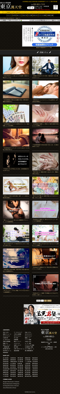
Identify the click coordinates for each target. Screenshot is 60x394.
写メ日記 (12, 12)
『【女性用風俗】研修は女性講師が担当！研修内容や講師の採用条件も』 (16, 100)
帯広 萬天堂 (20, 358)
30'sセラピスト (41, 12)
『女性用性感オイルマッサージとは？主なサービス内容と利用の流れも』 (16, 148)
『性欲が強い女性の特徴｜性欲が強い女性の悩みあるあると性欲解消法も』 (16, 270)
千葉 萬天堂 (27, 363)
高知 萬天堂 (13, 374)
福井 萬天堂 (5, 367)
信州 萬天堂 (20, 365)
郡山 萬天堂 (35, 359)
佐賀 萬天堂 (27, 374)
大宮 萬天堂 (35, 361)
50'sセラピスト (54, 12)
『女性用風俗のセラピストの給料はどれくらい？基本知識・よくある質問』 (16, 124)
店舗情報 (8, 12)
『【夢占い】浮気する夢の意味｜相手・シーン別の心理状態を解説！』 (16, 196)
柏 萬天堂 (20, 363)
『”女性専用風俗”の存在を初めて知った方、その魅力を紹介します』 (45, 145)
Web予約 (14, 15)
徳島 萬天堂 (35, 372)
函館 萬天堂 (27, 358)
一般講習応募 (6, 347)
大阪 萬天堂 (35, 369)
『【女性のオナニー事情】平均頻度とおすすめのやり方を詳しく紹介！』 (45, 294)
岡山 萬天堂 (27, 370)
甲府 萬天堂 (27, 365)
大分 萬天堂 (5, 376)
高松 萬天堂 (27, 372)
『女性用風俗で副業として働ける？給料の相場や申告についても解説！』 (45, 124)
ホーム (4, 12)
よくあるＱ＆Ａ (6, 339)
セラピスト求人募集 (42, 15)
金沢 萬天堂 (13, 367)
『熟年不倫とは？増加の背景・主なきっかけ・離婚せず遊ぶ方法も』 (45, 172)
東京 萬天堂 (5, 363)
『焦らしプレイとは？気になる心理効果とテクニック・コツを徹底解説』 (15, 220)
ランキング (23, 12)
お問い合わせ (35, 15)
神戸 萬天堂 (20, 370)
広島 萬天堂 (35, 370)
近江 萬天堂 (20, 369)
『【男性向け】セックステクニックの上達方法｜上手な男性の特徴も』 (45, 100)
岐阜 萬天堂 (20, 367)
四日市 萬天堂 (13, 369)
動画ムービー (28, 337)
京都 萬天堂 (27, 369)
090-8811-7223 (39, 4)
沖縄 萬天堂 (35, 376)
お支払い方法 (24, 15)
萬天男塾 (16, 347)
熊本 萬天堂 (13, 376)
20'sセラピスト (34, 12)
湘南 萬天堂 (5, 365)
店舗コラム (5, 343)
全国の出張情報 (6, 341)
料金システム (19, 15)
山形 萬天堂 (27, 359)
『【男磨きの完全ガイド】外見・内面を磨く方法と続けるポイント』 (45, 76)
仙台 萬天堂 (20, 359)
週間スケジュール (7, 334)
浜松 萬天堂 (35, 367)
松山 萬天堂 (5, 374)
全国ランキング (17, 345)
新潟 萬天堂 (13, 365)
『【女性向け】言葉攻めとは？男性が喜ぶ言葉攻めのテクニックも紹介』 (45, 268)
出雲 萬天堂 (13, 372)
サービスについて (18, 332)
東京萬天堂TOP (6, 348)
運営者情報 (16, 350)
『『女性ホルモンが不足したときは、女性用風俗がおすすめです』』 (16, 169)
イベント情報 (28, 339)
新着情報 (16, 339)
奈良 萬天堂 (5, 370)
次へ (49, 300)
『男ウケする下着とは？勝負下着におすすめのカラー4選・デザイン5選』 (45, 196)
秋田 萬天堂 (13, 359)
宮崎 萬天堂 (20, 376)
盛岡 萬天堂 (5, 359)
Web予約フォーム (7, 350)
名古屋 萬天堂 (6, 369)
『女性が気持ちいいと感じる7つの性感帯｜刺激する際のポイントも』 (16, 76)
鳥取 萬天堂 (5, 372)
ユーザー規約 (28, 343)
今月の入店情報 (17, 334)
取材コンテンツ (17, 341)
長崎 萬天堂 (35, 374)
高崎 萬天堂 (5, 361)
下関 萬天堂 (20, 372)
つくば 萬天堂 (28, 361)
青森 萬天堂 (35, 358)
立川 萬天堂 (13, 363)
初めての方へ (6, 332)
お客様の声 (17, 12)
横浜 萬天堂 (35, 363)
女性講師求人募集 (50, 15)
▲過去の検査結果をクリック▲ (44, 47)
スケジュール (28, 12)
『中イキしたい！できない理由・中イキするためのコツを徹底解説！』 (16, 291)
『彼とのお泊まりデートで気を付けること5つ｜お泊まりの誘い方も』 (16, 244)
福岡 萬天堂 (20, 374)
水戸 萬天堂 (20, 361)
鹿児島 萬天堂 (28, 376)
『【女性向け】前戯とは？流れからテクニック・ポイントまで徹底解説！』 (45, 220)
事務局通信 (5, 352)
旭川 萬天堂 (5, 358)
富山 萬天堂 (35, 365)
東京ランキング (6, 345)
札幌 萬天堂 (13, 358)
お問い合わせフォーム (19, 348)
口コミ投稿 (30, 15)
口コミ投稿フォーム (29, 348)
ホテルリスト (9, 15)
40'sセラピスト (47, 12)
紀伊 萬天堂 (13, 370)
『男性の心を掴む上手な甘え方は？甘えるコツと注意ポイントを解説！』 (45, 244)
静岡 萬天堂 (27, 367)
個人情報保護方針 (29, 350)
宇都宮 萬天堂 (13, 361)
